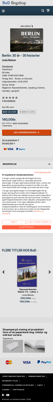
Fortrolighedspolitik (42, 172)
